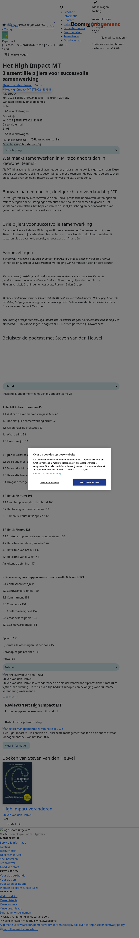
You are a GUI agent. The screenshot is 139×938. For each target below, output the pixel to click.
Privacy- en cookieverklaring (47, 473)
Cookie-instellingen (49, 482)
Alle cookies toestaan (90, 482)
